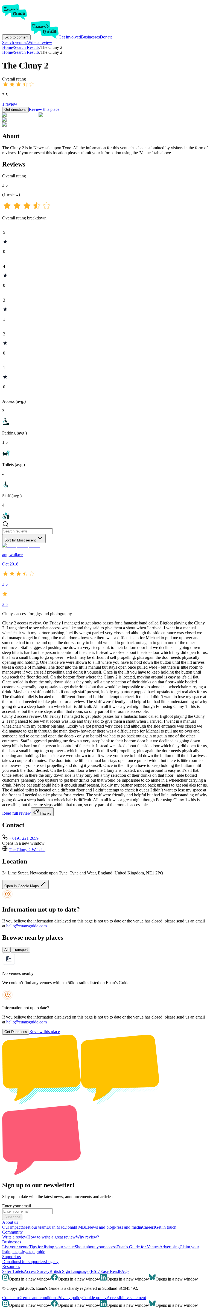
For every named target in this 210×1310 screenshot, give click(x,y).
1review (9, 104)
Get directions (15, 110)
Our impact (12, 1227)
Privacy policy (69, 1297)
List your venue (15, 1246)
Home (7, 52)
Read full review (16, 813)
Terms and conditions (39, 1297)
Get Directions (15, 1032)
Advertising (169, 1246)
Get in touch (165, 1227)
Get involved (70, 37)
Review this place (44, 109)
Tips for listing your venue (52, 1246)
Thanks (45, 813)
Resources (11, 1266)
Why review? (87, 1237)
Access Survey (36, 1271)
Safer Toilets (13, 1271)
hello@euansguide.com (26, 926)
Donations (11, 1261)
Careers (148, 1227)
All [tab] (6, 950)
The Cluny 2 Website (27, 849)
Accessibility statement (126, 1297)
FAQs (124, 1271)
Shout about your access (95, 1246)
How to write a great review (51, 1237)
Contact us (11, 1297)
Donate (106, 37)
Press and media (128, 1227)
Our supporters (33, 1261)
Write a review (39, 42)
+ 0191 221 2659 (24, 838)
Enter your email (16, 1206)
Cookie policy (94, 1297)
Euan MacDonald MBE (67, 1227)
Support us (11, 1256)
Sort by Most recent (20, 540)
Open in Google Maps (22, 886)
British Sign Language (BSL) (74, 1271)
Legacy (52, 1261)
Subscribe (12, 1217)
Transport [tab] (20, 950)
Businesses (90, 37)
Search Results (26, 52)
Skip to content (16, 37)
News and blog (101, 1227)
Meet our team (34, 1227)
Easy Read (109, 1271)
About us (10, 1222)
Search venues (14, 42)
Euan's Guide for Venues (137, 1246)
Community (12, 1232)
